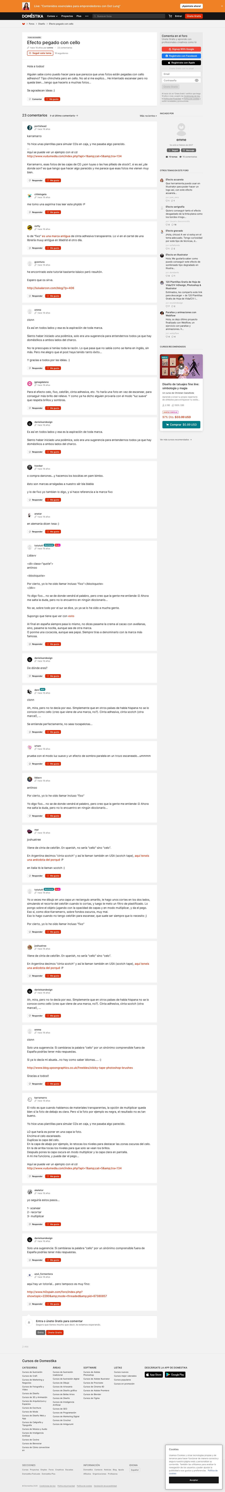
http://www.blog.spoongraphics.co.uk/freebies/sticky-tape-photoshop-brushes (80, 1067)
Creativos (59, 1469)
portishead (40, 126)
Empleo (44, 1469)
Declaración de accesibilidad (105, 1486)
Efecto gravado (174, 230)
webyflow (174, 333)
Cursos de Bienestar (32, 1443)
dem (36, 689)
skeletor (38, 1190)
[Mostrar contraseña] (197, 80)
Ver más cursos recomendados (176, 439)
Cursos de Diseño (30, 1393)
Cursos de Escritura (31, 1408)
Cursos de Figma (91, 1398)
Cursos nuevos (121, 1372)
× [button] (222, 6)
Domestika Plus (48, 1474)
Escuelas (69, 1469)
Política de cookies (84, 1486)
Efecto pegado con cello (53, 42)
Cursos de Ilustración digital (66, 1379)
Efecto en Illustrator (177, 254)
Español (135, 1470)
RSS (26, 1346)
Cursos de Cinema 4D (93, 1386)
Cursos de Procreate (93, 1383)
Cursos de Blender (92, 1394)
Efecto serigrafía (175, 206)
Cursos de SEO (60, 1408)
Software (89, 1367)
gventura (39, 261)
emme (50, 47)
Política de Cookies (191, 99)
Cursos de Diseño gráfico (65, 1390)
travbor (38, 465)
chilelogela (40, 194)
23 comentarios (64, 47)
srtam (37, 745)
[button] (87, 16)
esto (71, 616)
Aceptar (194, 1480)
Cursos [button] (51, 16)
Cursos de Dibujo (61, 1383)
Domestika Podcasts (31, 1474)
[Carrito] (170, 16)
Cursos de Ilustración (32, 1372)
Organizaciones (99, 1474)
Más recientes (147, 115)
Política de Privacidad (172, 99)
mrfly (37, 226)
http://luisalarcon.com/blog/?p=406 (50, 288)
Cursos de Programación (64, 1412)
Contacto (98, 1469)
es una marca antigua (56, 236)
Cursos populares (122, 1379)
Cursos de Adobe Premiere (96, 1390)
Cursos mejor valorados (125, 1376)
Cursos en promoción (124, 1383)
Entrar (178, 16)
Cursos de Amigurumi (63, 1424)
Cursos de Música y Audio (34, 1429)
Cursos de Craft (29, 1376)
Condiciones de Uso (192, 96)
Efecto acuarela (175, 179)
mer (36, 829)
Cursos (25, 1469)
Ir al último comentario (63, 115)
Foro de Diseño (34, 37)
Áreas (57, 1367)
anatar (38, 513)
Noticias (107, 1469)
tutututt (38, 545)
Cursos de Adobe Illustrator (96, 1379)
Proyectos (67, 16)
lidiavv (38, 777)
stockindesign (176, 303)
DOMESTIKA (32, 16)
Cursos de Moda (30, 1411)
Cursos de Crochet (62, 1420)
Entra (41, 1332)
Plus (79, 16)
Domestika (88, 1469)
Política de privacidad (66, 1486)
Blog (115, 1469)
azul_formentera (43, 1273)
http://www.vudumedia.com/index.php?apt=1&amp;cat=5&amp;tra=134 (74, 156)
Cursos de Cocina (30, 1439)
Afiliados (87, 1474)
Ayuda (121, 1469)
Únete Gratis (55, 1332)
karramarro (40, 1097)
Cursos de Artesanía (62, 1386)
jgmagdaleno (41, 382)
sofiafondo (175, 245)
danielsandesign (43, 422)
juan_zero (174, 197)
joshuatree (40, 945)
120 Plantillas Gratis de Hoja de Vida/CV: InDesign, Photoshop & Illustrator (183, 285)
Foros (31, 23)
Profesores (112, 1474)
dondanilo (174, 272)
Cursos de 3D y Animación (34, 1397)
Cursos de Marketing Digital (66, 1416)
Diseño (41, 23)
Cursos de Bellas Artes (64, 1394)
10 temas (173, 156)
